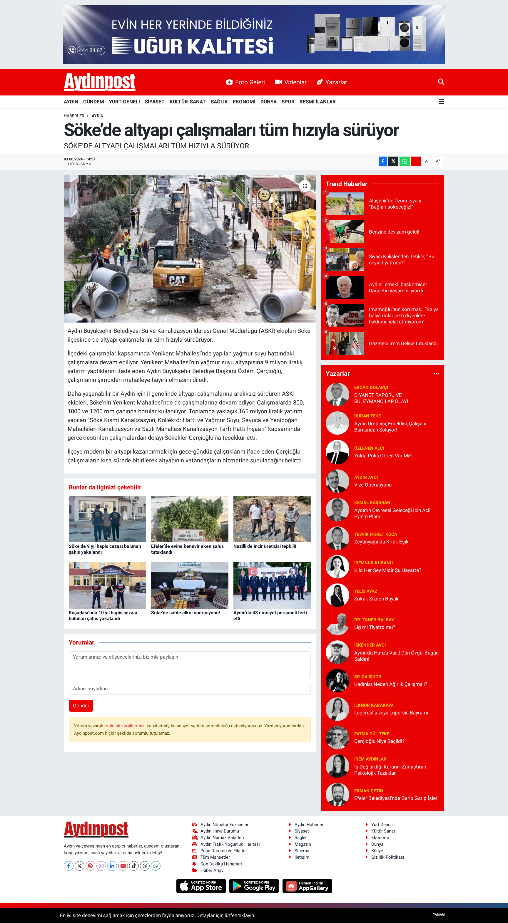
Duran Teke (367, 416)
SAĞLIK (219, 102)
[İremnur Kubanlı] (337, 566)
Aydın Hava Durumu (219, 831)
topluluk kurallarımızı (125, 726)
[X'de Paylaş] (393, 161)
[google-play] (254, 886)
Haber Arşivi (212, 870)
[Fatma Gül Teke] (337, 737)
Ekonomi (380, 837)
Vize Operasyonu (373, 485)
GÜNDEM (93, 102)
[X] (79, 866)
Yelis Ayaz (365, 591)
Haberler (74, 115)
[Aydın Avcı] (337, 481)
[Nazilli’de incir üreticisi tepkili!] (272, 519)
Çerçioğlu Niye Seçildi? (379, 741)
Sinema (302, 850)
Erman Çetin (368, 790)
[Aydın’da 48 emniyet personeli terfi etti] (272, 585)
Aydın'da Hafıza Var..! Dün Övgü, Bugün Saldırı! (396, 656)
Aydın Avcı (366, 477)
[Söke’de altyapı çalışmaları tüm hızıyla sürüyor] (190, 249)
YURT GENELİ (124, 102)
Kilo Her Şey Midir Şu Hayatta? (387, 570)
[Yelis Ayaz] (337, 595)
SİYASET (155, 102)
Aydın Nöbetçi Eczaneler (224, 824)
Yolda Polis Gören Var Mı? (383, 456)
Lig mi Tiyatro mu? (374, 627)
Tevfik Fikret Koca (375, 534)
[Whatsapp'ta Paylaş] (405, 161)
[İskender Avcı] (337, 652)
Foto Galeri (250, 82)
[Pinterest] (90, 866)
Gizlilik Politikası (387, 857)
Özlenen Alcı (369, 448)
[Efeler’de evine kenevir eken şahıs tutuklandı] (189, 519)
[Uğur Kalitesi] (254, 34)
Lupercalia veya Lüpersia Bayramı (391, 713)
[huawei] (307, 886)
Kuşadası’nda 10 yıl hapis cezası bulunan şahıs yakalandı (103, 615)
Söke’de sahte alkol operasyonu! (185, 612)
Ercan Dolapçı (371, 387)
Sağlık (301, 837)
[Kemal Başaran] (337, 509)
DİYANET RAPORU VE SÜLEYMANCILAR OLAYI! (382, 398)
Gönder (81, 706)
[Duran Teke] (337, 422)
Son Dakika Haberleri (221, 864)
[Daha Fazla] (416, 161)
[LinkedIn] (112, 866)
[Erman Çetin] (337, 794)
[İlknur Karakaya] (337, 708)
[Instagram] (101, 866)
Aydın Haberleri (310, 824)
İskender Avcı (370, 645)
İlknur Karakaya (374, 705)
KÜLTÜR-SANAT (188, 102)
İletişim (302, 857)
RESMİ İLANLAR (318, 102)
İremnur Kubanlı (373, 562)
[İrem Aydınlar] (337, 765)
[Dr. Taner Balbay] (337, 623)
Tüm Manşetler (215, 857)
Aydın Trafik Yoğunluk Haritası (230, 844)
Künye (377, 850)
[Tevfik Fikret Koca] (337, 538)
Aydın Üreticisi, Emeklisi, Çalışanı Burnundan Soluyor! (390, 427)
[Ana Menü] (441, 101)
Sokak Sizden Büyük (376, 599)
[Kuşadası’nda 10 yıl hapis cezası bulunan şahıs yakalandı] (107, 585)
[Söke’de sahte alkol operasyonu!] (189, 585)
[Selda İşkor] (337, 680)
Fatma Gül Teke (371, 733)
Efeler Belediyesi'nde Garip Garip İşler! (396, 798)
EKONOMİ (244, 102)
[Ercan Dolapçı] (337, 394)
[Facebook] (68, 866)
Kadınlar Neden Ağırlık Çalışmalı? (390, 684)
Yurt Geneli (382, 824)
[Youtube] (123, 866)
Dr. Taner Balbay (374, 619)
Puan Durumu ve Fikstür (223, 850)
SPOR (288, 102)
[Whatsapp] (156, 866)
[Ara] (441, 82)
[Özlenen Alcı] (337, 451)
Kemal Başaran (372, 502)
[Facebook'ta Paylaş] (383, 161)
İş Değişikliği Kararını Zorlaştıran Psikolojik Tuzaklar (390, 770)
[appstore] (201, 886)
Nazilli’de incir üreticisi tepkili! (264, 546)
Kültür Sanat (383, 831)
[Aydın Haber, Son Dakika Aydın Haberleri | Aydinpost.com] (100, 82)
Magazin (303, 844)
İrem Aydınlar (370, 759)
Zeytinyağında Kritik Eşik (381, 542)
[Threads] (145, 866)
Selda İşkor (367, 676)
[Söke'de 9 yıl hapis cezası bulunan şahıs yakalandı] (107, 519)
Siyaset (302, 831)
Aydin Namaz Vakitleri (222, 837)
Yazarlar (336, 82)
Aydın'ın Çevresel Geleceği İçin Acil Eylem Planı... (392, 513)
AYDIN (71, 102)
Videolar (295, 82)
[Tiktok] (134, 866)
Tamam (439, 915)
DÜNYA (268, 102)
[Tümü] (436, 374)
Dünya (377, 844)
